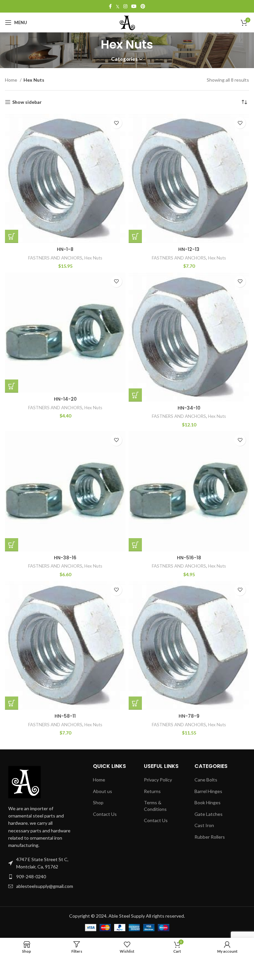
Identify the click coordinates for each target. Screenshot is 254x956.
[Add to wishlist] (116, 123)
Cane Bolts (205, 779)
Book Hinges (207, 802)
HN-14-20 (65, 399)
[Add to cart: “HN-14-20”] (11, 386)
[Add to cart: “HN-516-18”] (135, 544)
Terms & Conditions (155, 806)
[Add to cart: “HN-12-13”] (135, 236)
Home (11, 80)
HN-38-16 (65, 557)
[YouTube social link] (134, 6)
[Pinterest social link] (143, 6)
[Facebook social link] (110, 6)
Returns (152, 791)
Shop (98, 802)
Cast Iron (204, 825)
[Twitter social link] (117, 6)
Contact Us (105, 814)
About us (102, 791)
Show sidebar (27, 102)
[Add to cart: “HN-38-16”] (11, 544)
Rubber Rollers (209, 837)
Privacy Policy (158, 779)
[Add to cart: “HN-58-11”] (11, 703)
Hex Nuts (93, 257)
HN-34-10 (189, 408)
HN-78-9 (189, 716)
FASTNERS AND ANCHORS (55, 257)
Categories (124, 59)
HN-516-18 (189, 557)
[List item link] (40, 876)
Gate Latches (208, 814)
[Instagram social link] (125, 6)
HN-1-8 (65, 249)
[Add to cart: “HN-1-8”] (11, 236)
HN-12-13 (188, 249)
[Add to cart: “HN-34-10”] (135, 395)
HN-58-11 (65, 716)
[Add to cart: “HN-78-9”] (135, 703)
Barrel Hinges (208, 791)
